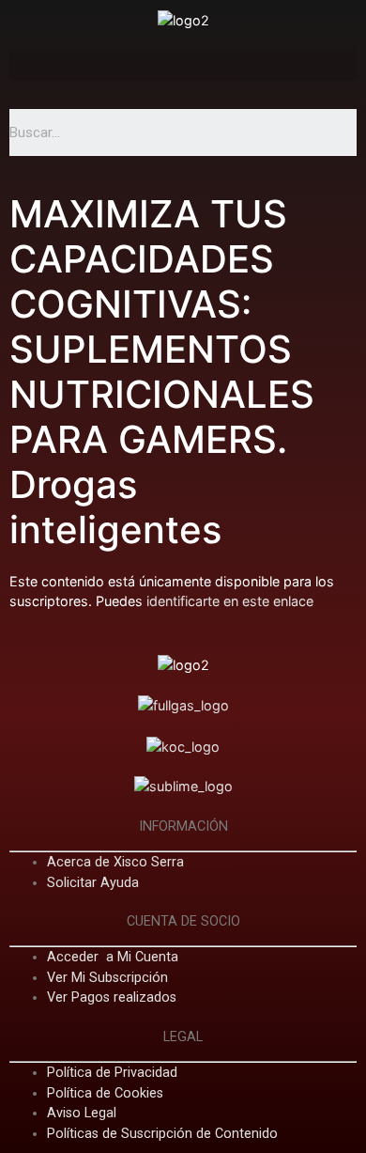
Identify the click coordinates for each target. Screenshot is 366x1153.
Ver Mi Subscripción (107, 978)
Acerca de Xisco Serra (115, 862)
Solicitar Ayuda (93, 883)
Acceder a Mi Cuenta (112, 957)
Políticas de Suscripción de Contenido (162, 1134)
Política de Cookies (105, 1093)
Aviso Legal (81, 1113)
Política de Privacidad (112, 1073)
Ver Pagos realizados (111, 997)
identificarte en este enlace (229, 601)
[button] (183, 65)
